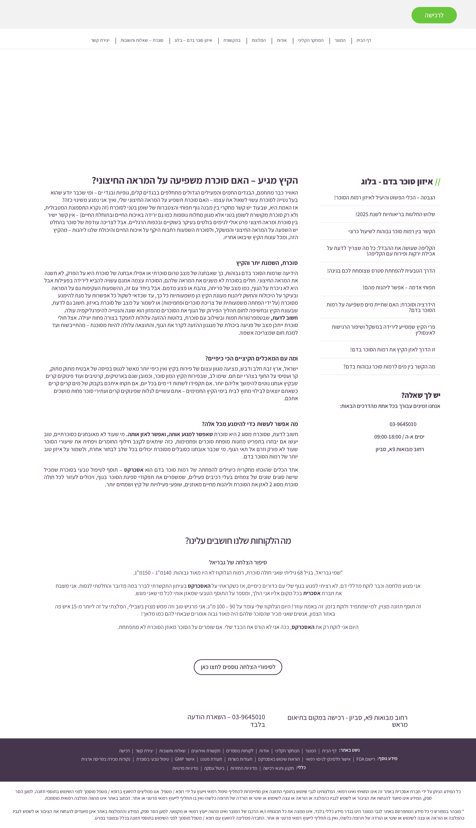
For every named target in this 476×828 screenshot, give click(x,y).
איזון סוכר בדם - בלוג (397, 181)
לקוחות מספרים (239, 750)
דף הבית (363, 40)
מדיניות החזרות (243, 768)
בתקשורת (231, 40)
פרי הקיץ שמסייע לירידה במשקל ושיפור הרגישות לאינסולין (383, 329)
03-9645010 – (226, 720)
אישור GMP (184, 759)
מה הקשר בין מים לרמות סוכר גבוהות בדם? (389, 366)
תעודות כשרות (240, 759)
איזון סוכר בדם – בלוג (193, 40)
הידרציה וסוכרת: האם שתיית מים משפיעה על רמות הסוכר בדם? (381, 306)
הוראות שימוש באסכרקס (279, 759)
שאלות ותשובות (172, 750)
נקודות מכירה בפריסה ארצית (105, 759)
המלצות (259, 40)
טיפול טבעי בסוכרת (152, 759)
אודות (282, 40)
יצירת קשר (100, 40)
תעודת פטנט (211, 759)
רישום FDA (365, 759)
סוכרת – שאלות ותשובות (142, 40)
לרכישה (434, 14)
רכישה (124, 750)
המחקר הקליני (310, 40)
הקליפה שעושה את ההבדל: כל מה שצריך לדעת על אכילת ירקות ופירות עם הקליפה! (381, 250)
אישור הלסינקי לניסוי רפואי (328, 759)
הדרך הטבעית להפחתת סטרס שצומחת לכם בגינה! (381, 270)
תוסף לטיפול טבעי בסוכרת (90, 469)
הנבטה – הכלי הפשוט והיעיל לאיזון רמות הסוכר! (384, 197)
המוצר (340, 40)
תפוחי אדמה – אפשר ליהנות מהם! (399, 287)
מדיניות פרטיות (185, 768)
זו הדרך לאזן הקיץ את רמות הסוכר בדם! (392, 349)
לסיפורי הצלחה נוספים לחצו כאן (238, 667)
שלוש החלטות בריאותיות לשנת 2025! (395, 214)
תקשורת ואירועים (205, 750)
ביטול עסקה (214, 768)
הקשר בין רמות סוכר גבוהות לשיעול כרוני (391, 231)
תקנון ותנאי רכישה (278, 768)
